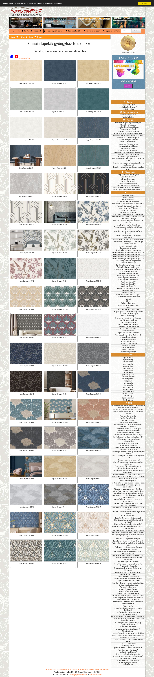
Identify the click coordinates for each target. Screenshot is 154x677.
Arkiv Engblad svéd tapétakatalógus (128, 225)
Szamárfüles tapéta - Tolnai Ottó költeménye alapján (128, 640)
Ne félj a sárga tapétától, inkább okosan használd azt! (128, 536)
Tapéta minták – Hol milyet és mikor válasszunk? (128, 556)
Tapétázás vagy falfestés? (128, 652)
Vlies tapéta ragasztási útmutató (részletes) (128, 152)
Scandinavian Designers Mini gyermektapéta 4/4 (128, 259)
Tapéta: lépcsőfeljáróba (128, 418)
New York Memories (128, 348)
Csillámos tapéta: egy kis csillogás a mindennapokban (128, 440)
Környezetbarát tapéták (128, 658)
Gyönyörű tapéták (128, 420)
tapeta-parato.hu (128, 366)
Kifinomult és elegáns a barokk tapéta (128, 539)
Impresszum (52, 669)
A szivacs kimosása (128, 331)
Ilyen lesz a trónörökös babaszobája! (128, 654)
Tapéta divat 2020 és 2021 (128, 450)
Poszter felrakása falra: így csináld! (128, 433)
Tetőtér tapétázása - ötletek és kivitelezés (128, 579)
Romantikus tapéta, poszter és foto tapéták (128, 564)
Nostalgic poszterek (128, 346)
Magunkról (73, 669)
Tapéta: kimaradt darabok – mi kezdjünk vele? (128, 437)
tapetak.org (128, 396)
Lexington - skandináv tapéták (128, 246)
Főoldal (17, 31)
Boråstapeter (128, 237)
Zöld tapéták (128, 570)
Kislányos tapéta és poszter (128, 479)
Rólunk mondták (128, 606)
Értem (144, 3)
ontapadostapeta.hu (128, 377)
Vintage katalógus (128, 198)
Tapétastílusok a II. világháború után (128, 612)
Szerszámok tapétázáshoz (128, 343)
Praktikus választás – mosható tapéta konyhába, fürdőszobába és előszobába (128, 584)
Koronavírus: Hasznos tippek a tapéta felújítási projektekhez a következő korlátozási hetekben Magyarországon (128, 495)
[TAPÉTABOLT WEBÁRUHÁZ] (128, 19)
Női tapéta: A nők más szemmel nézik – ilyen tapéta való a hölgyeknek (128, 504)
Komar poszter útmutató (128, 142)
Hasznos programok (130, 112)
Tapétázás (128, 299)
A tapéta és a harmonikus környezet (128, 629)
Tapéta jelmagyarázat (128, 148)
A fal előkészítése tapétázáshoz (128, 150)
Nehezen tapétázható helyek (128, 146)
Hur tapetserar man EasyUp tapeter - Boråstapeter (128, 217)
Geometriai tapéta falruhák (128, 549)
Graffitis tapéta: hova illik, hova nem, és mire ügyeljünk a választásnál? (128, 425)
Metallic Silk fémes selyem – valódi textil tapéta (128, 596)
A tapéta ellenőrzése (128, 341)
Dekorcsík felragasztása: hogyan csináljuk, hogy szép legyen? (128, 463)
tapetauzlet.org (128, 360)
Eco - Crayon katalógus (128, 322)
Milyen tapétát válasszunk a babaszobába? (128, 524)
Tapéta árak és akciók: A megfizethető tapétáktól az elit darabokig (128, 527)
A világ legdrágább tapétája (128, 663)
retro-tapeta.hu (128, 387)
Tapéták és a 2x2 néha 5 (128, 575)
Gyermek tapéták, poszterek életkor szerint (128, 568)
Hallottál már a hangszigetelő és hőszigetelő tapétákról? (128, 521)
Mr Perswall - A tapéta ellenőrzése (128, 202)
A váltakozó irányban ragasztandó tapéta (128, 123)
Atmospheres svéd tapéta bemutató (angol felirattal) (128, 228)
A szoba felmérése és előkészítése (128, 297)
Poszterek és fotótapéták (128, 566)
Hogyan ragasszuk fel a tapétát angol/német (128, 312)
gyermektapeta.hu (128, 375)
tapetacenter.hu (128, 358)
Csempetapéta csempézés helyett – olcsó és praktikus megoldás (128, 552)
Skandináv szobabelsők (128, 263)
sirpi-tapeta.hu (128, 385)
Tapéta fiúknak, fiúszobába (128, 445)
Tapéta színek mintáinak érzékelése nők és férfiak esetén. (128, 544)
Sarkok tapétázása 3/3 (128, 282)
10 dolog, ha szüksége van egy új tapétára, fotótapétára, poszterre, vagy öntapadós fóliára (128, 490)
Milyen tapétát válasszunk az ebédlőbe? (128, 447)
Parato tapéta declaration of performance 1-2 (128, 190)
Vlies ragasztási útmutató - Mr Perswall (128, 335)
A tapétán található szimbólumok (128, 127)
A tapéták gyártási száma (128, 125)
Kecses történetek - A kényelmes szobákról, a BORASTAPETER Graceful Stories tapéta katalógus (128, 475)
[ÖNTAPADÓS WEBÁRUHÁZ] (94, 19)
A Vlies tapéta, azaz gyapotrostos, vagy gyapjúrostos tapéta (128, 624)
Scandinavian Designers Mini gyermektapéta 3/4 (128, 257)
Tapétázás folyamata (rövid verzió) (128, 267)
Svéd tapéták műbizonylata (128, 183)
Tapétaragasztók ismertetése (128, 144)
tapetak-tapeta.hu (128, 389)
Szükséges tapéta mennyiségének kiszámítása (128, 136)
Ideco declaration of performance (128, 185)
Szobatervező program (128, 115)
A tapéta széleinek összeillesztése (128, 333)
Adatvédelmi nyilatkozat (88, 669)
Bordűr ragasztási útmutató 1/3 (128, 280)
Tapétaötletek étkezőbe (128, 416)
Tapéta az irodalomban (128, 644)
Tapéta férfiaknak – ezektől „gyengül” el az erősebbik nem (128, 500)
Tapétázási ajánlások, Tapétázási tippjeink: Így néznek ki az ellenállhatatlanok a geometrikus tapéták (128, 412)
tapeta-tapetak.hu (128, 379)
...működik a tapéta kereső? (128, 107)
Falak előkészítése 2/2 (128, 195)
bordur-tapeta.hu (128, 391)
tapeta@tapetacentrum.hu (78, 675)
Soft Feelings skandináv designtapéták (128, 261)
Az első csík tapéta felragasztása (128, 288)
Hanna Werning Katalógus (128, 352)
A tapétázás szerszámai (128, 627)
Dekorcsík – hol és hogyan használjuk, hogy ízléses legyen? (128, 513)
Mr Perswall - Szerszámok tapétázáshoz (128, 206)
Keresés (136, 31)
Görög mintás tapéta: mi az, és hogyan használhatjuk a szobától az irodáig (128, 430)
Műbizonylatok (129, 172)
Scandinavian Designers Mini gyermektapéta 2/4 (128, 254)
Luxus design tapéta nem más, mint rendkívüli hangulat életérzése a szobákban (128, 599)
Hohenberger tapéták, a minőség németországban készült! (128, 453)
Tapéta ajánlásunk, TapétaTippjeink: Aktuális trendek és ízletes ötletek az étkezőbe (128, 407)
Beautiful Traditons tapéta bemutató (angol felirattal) (128, 232)
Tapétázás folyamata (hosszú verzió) (128, 265)
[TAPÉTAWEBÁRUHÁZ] (25, 19)
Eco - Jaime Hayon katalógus (128, 314)
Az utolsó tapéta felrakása (128, 271)
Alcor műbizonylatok (128, 179)
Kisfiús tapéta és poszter (128, 481)
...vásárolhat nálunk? (128, 109)
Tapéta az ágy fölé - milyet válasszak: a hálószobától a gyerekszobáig (128, 467)
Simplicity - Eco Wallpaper (128, 212)
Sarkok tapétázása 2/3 (128, 284)
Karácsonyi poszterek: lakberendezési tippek (128, 435)
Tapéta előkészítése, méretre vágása (128, 295)
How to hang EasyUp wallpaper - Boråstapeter (128, 214)
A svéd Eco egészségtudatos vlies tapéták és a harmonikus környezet (128, 620)
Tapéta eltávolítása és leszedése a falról (128, 572)
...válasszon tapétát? (128, 105)
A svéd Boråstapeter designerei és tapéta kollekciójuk (128, 609)
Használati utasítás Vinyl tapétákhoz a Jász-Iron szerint (128, 168)
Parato (128, 307)
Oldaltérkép (63, 669)
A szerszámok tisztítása (128, 329)
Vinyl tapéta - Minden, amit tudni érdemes (128, 547)
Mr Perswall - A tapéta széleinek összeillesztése (128, 204)
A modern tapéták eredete (128, 614)
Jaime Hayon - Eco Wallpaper (128, 208)
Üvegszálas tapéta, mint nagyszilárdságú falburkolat (128, 616)
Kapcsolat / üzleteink (112, 31)
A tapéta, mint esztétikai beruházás (128, 581)
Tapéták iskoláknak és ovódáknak (128, 577)
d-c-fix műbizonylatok (128, 181)
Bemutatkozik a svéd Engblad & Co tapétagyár (128, 242)
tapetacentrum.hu (96, 675)
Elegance (40, 37)
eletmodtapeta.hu (128, 394)
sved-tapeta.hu (128, 364)
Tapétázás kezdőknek (128, 516)
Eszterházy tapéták (128, 646)
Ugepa (31, 37)
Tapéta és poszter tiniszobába (128, 443)
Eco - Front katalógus (128, 316)
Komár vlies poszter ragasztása (128, 305)
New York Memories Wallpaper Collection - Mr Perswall (128, 222)
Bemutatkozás (128, 665)
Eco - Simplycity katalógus (128, 320)
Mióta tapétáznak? (128, 631)
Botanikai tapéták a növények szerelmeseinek (128, 541)
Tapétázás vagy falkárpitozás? (128, 650)
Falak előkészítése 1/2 (128, 293)
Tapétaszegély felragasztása (128, 422)
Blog (130, 403)
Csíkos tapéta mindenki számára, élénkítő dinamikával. (128, 559)
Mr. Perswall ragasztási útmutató (128, 157)
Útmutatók (130, 120)
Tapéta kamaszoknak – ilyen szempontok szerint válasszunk (128, 509)
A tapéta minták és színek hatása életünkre (128, 133)
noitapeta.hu (128, 381)
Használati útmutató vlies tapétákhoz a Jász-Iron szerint (128, 160)
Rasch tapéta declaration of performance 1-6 (128, 187)
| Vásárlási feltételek (103, 669)
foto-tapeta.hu (128, 383)
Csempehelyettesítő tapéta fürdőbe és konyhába (128, 530)
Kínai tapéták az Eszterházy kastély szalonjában (128, 633)
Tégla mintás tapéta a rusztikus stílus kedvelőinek (128, 533)
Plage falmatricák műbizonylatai (128, 175)
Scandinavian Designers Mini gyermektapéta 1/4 (128, 252)
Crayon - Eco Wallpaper (128, 210)
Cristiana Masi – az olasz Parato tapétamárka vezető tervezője (128, 603)
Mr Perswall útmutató (128, 303)
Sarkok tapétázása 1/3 (128, 286)
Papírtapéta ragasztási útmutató (128, 155)
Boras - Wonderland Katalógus (128, 324)
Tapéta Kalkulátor (128, 117)
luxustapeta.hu (128, 370)
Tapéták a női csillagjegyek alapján (128, 593)
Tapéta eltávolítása (128, 200)
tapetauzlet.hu (128, 362)
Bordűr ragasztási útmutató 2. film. (128, 276)
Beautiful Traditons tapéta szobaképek (128, 235)
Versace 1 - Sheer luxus (128, 587)
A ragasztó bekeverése (128, 339)
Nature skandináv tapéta (128, 248)
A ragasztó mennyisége (128, 337)
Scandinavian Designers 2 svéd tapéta (128, 250)
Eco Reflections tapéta (128, 244)
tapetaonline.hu (128, 400)
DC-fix (128, 301)
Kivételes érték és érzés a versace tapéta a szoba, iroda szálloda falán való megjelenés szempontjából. (128, 485)
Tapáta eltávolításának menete (128, 273)
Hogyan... (129, 102)
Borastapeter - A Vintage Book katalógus (128, 318)
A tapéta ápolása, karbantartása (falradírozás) (128, 656)
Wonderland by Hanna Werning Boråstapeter (128, 269)
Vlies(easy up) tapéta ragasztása (128, 310)
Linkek (130, 355)
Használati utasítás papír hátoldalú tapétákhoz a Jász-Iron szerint (128, 164)
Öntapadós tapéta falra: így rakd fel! (128, 460)
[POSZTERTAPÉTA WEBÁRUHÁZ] (59, 19)
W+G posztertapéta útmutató (128, 140)
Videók (130, 192)
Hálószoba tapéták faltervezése (128, 562)
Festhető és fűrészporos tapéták (128, 138)
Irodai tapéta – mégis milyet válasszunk (128, 518)
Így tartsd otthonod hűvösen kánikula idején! (128, 648)
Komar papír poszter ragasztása (128, 326)
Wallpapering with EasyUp (128, 129)
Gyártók (22, 37)
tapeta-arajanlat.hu (128, 398)
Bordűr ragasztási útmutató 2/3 (128, 278)
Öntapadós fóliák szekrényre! (128, 591)
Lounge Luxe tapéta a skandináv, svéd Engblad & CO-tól (128, 457)
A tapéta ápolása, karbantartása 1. (128, 660)
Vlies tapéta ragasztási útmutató (128, 131)
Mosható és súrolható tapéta (128, 589)
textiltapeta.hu (128, 372)
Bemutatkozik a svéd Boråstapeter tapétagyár (128, 240)
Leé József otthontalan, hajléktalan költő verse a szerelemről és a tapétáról (128, 636)
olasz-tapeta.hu (128, 368)
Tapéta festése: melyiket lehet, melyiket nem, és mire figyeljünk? (128, 471)
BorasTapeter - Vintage (128, 219)
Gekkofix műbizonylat (128, 177)
